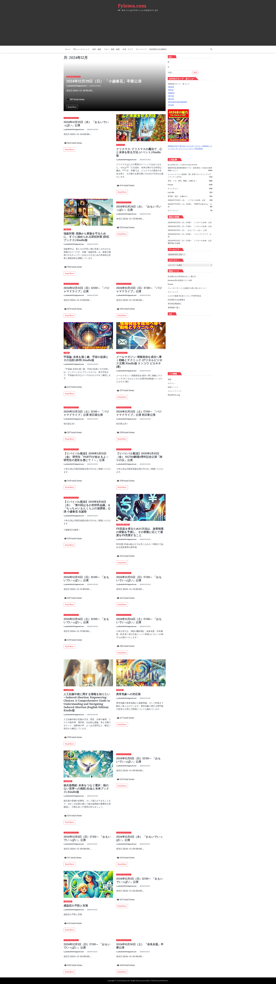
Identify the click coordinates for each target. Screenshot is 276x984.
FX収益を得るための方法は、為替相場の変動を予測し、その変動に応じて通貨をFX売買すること (139, 532)
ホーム (67, 49)
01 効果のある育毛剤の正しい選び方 (182, 276)
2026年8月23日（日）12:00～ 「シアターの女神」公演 (190, 222)
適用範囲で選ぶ (174, 308)
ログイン (171, 383)
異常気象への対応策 (128, 694)
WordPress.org (174, 395)
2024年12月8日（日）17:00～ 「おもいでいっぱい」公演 (87, 838)
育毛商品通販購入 (175, 304)
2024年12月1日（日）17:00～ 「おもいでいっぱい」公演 (87, 946)
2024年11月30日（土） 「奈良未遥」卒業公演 (139, 946)
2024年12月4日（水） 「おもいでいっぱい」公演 (139, 838)
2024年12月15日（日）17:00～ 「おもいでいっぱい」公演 (139, 578)
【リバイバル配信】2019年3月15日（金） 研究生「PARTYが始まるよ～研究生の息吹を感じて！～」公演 (86, 457)
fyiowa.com (132, 6)
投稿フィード (173, 387)
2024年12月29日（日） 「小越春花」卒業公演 (103, 81)
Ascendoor (146, 981)
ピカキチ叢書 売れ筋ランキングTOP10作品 (184, 296)
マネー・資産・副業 (112, 49)
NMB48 (171, 93)
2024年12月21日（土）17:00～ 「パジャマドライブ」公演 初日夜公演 (139, 413)
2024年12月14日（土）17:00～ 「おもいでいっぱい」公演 (139, 620)
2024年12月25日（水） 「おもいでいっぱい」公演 (86, 123)
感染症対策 (68, 901)
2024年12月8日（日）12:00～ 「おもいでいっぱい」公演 (138, 760)
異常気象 (119, 690)
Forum (170, 185)
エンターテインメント (73, 76)
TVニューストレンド (81, 49)
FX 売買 (119, 524)
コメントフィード (175, 391)
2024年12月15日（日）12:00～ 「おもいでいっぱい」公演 (86, 578)
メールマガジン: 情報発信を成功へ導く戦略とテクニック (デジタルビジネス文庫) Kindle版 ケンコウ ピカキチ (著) (139, 361)
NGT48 (171, 99)
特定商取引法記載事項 (158, 49)
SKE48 (170, 90)
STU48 (171, 105)
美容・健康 (96, 49)
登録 (169, 379)
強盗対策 (67, 229)
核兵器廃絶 (68, 781)
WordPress (164, 981)
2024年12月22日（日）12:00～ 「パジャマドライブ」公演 (86, 289)
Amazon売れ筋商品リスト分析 (180, 280)
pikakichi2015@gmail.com (77, 86)
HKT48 (171, 96)
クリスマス (120, 145)
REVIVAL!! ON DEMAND (177, 102)
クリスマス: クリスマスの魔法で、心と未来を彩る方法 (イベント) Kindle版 (139, 152)
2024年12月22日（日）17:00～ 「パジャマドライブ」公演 (139, 289)
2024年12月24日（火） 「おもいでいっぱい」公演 (138, 208)
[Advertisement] (138, 27)
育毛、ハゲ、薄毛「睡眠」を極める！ (182, 181)
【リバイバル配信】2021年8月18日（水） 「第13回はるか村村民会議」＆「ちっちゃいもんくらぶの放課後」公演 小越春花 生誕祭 (87, 506)
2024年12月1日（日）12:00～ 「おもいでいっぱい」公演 (139, 880)
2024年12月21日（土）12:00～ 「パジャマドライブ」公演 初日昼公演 (86, 413)
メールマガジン (121, 353)
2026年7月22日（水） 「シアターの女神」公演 (186, 200)
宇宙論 (67, 353)
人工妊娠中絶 (68, 690)
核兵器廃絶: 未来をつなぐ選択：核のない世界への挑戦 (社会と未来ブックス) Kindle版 (86, 789)
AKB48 (171, 87)
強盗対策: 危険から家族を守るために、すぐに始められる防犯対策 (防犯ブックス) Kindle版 (86, 237)
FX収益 (126, 524)
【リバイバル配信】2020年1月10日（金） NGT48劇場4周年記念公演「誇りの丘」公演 (139, 457)
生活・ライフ (128, 49)
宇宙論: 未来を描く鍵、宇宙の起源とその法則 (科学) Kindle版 (86, 358)
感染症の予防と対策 (76, 905)
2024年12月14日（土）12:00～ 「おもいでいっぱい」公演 (86, 620)
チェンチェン (173, 188)
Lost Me (171, 192)
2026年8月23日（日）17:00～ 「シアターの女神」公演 (190, 226)
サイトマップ (141, 49)
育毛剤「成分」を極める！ (178, 196)
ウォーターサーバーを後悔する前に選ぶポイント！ (187, 288)
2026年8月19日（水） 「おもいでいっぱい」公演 (187, 230)
